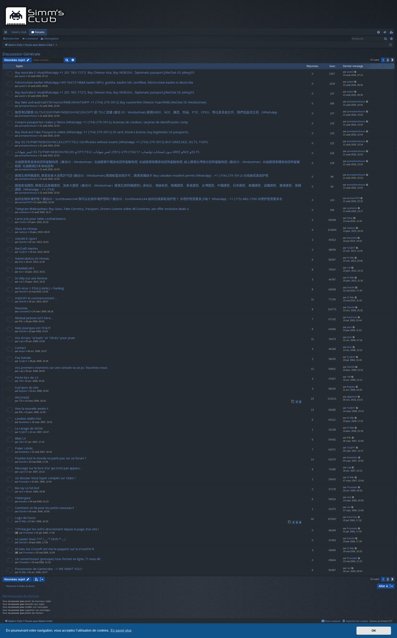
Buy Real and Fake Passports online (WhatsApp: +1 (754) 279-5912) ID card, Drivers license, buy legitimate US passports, (102, 132)
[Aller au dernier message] (355, 71)
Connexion (31, 38)
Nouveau (21, 308)
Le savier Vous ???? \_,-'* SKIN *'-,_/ (40, 539)
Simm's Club (18, 32)
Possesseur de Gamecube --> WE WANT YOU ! (48, 569)
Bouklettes (24, 422)
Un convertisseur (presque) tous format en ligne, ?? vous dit (57, 559)
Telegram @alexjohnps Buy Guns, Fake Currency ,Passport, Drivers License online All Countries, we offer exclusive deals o (102, 209)
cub (349, 267)
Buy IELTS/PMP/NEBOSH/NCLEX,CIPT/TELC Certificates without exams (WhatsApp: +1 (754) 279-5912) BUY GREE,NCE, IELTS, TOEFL (111, 142)
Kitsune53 (352, 238)
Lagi (21, 341)
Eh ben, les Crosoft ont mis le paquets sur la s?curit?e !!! (54, 549)
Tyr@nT (23, 252)
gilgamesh (352, 396)
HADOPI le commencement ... (36, 298)
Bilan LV (20, 438)
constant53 (24, 311)
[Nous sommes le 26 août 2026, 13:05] (390, 45)
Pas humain (23, 358)
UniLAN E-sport (26, 238)
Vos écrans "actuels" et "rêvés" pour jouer (45, 338)
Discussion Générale (21, 54)
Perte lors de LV (26, 377)
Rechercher (12, 38)
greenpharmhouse (28, 106)
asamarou (24, 212)
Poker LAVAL (24, 448)
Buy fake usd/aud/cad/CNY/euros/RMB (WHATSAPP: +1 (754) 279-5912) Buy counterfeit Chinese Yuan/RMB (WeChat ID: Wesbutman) (110, 102)
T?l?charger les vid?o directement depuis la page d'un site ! (57, 529)
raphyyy (23, 232)
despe (22, 351)
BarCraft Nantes (26, 248)
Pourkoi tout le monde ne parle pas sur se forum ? (50, 458)
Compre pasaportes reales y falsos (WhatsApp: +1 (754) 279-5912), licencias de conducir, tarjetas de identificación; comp (101, 122)
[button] (392, 59)
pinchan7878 (25, 202)
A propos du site (26, 387)
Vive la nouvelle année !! (31, 408)
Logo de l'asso (25, 518)
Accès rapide (6, 33)
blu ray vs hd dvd (27, 488)
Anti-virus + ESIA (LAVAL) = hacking (39, 288)
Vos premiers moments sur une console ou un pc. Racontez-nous (61, 367)
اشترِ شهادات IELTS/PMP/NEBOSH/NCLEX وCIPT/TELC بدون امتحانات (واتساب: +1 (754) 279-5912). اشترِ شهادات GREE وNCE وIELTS (107, 152)
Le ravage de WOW (29, 428)
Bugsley (23, 391)
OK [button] (374, 630)
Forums (39, 32)
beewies (23, 501)
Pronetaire (24, 481)
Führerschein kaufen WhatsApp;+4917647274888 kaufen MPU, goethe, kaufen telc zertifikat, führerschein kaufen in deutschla (104, 82)
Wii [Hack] (22, 397)
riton (21, 491)
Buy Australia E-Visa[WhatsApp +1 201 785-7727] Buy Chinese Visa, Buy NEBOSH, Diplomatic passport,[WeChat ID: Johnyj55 (104, 72)
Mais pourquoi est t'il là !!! (32, 328)
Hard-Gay (352, 317)
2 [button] (388, 60)
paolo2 (22, 76)
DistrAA (22, 242)
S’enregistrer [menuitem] (392, 33)
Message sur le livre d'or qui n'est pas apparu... (48, 468)
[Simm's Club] (36, 16)
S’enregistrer (51, 38)
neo (21, 272)
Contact (20, 348)
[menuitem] (378, 32)
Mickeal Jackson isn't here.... (34, 318)
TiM (21, 381)
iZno (21, 262)
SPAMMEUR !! (24, 268)
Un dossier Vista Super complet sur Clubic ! (45, 478)
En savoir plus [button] (121, 630)
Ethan (350, 218)
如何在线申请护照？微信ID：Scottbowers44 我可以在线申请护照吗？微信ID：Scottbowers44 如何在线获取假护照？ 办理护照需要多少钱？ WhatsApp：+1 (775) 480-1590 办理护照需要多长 (148, 199)
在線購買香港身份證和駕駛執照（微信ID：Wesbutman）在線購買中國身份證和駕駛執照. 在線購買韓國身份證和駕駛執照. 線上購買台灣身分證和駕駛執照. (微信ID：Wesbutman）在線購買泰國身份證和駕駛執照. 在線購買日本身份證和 (157, 164)
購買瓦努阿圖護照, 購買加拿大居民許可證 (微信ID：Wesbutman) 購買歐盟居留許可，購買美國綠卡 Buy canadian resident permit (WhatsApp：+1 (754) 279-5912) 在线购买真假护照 (141, 175)
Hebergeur (23, 498)
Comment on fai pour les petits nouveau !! (44, 508)
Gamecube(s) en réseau (32, 258)
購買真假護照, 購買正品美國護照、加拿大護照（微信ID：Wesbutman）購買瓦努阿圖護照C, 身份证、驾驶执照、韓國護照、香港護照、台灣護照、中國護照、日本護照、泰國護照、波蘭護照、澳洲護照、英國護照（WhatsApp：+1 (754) (158, 187)
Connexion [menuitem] (385, 33)
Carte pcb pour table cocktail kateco (40, 219)
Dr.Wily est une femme (31, 278)
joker (349, 327)
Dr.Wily (350, 257)
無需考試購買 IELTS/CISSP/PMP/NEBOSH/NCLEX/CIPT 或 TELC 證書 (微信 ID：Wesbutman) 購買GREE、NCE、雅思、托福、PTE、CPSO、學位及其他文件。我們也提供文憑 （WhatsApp (146, 112)
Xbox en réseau (26, 228)
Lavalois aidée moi (28, 418)
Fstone (22, 222)
